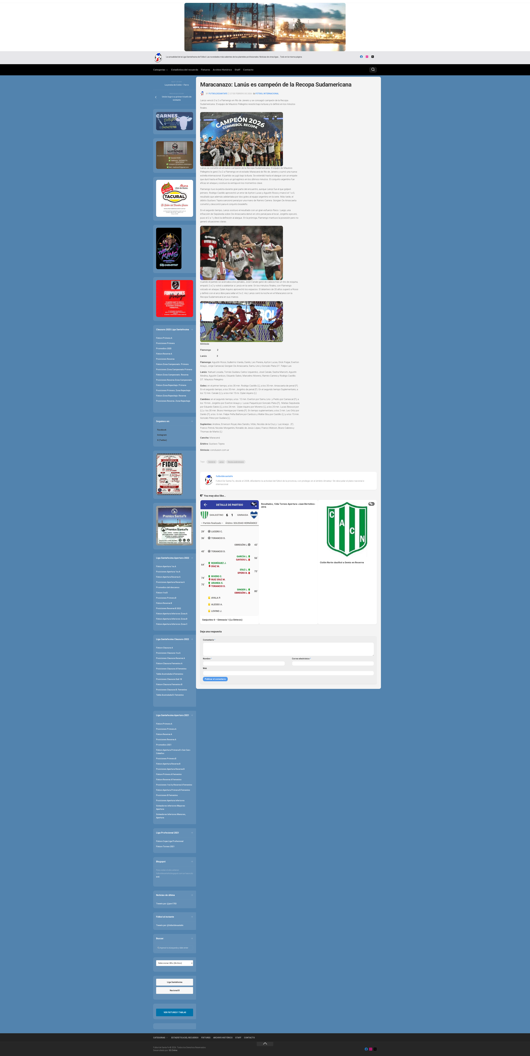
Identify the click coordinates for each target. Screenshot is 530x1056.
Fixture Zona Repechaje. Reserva (171, 396)
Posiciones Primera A (166, 729)
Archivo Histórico (222, 69)
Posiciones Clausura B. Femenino (171, 690)
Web (205, 668)
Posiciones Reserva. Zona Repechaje (173, 401)
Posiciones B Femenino (167, 795)
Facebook (161, 430)
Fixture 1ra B (162, 593)
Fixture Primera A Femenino (169, 774)
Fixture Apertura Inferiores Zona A (171, 614)
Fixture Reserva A (164, 354)
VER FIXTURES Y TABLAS (175, 1012)
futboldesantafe (218, 93)
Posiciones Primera (165, 343)
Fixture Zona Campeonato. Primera (172, 364)
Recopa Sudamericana (236, 462)
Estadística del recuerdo (184, 69)
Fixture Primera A (164, 338)
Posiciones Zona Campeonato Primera (174, 369)
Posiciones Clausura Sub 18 (169, 679)
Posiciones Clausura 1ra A (168, 653)
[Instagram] (367, 56)
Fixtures (205, 69)
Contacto (248, 69)
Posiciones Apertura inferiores (170, 800)
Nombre (207, 659)
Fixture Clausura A (164, 648)
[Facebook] (361, 56)
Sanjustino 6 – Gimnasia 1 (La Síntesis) (222, 619)
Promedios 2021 (163, 745)
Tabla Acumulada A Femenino (169, 674)
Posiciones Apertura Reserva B (170, 769)
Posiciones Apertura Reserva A (170, 582)
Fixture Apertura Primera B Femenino (173, 790)
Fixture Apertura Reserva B (168, 764)
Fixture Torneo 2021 (165, 846)
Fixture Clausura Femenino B (169, 684)
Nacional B (175, 990)
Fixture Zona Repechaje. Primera (171, 385)
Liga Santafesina (174, 982)
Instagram (162, 435)
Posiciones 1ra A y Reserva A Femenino (174, 785)
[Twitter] (372, 56)
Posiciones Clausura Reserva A (170, 658)
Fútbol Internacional (267, 93)
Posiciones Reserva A (166, 739)
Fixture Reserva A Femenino (168, 779)
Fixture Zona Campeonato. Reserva (172, 375)
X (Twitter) (162, 440)
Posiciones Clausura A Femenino (171, 669)
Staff (237, 69)
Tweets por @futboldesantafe (169, 925)
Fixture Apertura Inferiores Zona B (171, 619)
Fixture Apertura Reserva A (168, 577)
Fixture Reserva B (164, 603)
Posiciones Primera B (166, 598)
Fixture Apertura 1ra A (166, 566)
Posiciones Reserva (165, 359)
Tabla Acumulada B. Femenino (170, 695)
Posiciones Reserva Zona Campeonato (174, 380)
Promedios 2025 (163, 348)
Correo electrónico (301, 659)
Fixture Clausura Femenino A (169, 663)
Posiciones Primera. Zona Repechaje (173, 390)
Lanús (221, 462)
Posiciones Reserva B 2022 (168, 608)
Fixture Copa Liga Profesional (169, 841)
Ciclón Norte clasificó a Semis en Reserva (342, 562)
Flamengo (211, 462)
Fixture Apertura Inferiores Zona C (171, 624)
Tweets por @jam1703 (166, 904)
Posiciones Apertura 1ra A (168, 572)
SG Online (173, 1050)
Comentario (209, 640)
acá (157, 877)
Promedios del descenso (167, 587)
